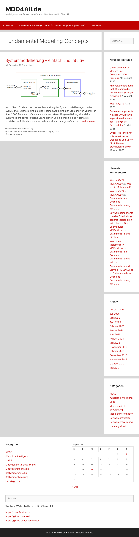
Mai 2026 (115, 318)
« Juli (75, 486)
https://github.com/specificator (22, 520)
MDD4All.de (23, 9)
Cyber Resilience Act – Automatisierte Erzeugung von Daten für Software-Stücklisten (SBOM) (121, 139)
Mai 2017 (115, 367)
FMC (10, 131)
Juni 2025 (115, 334)
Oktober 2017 (117, 363)
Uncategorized (118, 426)
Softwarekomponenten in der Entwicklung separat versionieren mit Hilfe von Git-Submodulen (121, 118)
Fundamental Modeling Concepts (38, 131)
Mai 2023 (115, 342)
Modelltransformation (121, 413)
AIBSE (113, 393)
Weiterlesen (88, 121)
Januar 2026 (117, 330)
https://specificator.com (18, 512)
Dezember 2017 (118, 355)
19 (92, 469)
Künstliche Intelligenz (121, 397)
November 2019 (118, 347)
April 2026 (115, 322)
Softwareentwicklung (121, 422)
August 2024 (117, 338)
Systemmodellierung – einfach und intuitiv (44, 60)
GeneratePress (85, 532)
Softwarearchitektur (120, 418)
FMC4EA (18, 131)
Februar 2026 (117, 326)
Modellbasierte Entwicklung (20, 128)
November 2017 (118, 359)
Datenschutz (97, 25)
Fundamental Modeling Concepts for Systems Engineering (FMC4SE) (52, 25)
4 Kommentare (15, 134)
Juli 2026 (115, 313)
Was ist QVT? (117, 103)
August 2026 (117, 309)
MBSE (113, 402)
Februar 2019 (117, 351)
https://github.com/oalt (17, 516)
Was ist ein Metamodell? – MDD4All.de (118, 245)
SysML (57, 131)
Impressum (8, 25)
